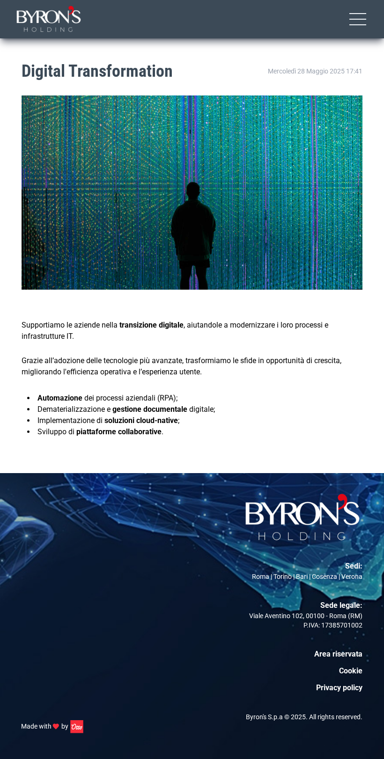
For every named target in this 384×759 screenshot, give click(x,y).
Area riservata (338, 654)
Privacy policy (339, 687)
